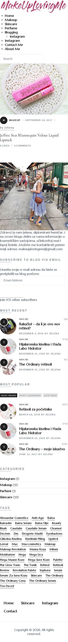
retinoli (58, 565)
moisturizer (7, 554)
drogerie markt (32, 533)
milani (54, 549)
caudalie (16, 528)
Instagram (17, 36)
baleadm (6, 523)
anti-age (38, 518)
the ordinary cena (13, 580)
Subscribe (11, 293)
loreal (4, 544)
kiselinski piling (35, 539)
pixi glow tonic (10, 565)
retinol (45, 565)
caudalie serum (36, 528)
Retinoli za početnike (35, 409)
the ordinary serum (42, 580)
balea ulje (41, 523)
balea (51, 518)
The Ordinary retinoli (35, 364)
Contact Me (14, 45)
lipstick (53, 539)
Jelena (54, 333)
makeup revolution (13, 549)
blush (3, 528)
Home (9, 16)
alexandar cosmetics (14, 518)
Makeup (11, 20)
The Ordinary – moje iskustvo (42, 449)
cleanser (56, 528)
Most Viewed (8, 395)
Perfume (11, 28)
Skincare (11, 24)
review (4, 570)
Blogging (11, 32)
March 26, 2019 (29, 414)
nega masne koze (12, 559)
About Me (12, 49)
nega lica (36, 554)
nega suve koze (39, 559)
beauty (56, 523)
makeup (50, 544)
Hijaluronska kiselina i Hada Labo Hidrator (40, 346)
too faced (7, 586)
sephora (45, 570)
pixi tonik (30, 565)
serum (58, 570)
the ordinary (54, 575)
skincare (36, 575)
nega (22, 554)
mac (15, 544)
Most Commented (30, 395)
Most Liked (50, 395)
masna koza (38, 549)
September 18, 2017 (38, 120)
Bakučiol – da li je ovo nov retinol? (39, 326)
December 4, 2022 (31, 333)
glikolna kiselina (11, 539)
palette (58, 559)
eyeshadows (54, 533)
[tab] (8, 395)
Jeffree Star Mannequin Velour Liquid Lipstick (29, 137)
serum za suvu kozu (13, 575)
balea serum (23, 523)
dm (16, 533)
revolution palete (24, 570)
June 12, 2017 (28, 454)
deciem (5, 533)
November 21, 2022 (32, 354)
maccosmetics (31, 544)
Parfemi (5, 491)
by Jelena (7, 127)
